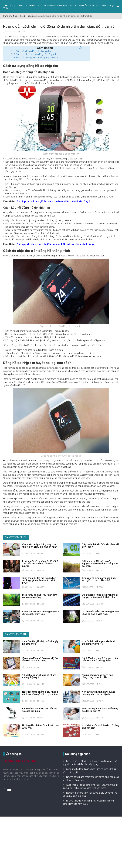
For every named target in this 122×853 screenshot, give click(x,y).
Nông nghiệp (108, 5)
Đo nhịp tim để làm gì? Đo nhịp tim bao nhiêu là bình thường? (53, 201)
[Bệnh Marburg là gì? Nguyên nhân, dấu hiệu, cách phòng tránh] (71, 663)
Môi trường (94, 5)
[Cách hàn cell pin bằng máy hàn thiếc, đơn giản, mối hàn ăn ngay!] (11, 549)
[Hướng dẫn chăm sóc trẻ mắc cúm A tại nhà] (11, 730)
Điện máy (62, 5)
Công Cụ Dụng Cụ (18, 5)
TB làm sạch (50, 5)
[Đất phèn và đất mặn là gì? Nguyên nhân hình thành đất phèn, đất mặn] (71, 566)
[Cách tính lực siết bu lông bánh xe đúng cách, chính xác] (11, 616)
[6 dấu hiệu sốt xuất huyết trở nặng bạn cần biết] (71, 730)
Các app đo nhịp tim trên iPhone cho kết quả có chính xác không (55, 244)
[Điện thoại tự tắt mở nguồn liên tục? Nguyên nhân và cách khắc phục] (11, 582)
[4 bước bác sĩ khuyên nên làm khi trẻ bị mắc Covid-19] (71, 646)
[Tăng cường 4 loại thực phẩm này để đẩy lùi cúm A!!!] (71, 713)
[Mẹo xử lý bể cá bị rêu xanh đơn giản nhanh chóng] (11, 599)
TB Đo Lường (35, 5)
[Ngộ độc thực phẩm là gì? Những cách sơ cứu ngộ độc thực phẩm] (11, 696)
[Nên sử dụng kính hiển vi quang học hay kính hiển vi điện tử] (71, 696)
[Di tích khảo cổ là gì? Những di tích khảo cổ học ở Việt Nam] (71, 616)
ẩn (80, 47)
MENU (6, 7)
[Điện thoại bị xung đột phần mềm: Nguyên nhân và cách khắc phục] (71, 599)
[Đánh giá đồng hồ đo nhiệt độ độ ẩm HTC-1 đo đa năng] (11, 663)
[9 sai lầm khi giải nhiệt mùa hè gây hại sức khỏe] (11, 646)
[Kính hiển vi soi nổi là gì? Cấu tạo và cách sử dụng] (11, 713)
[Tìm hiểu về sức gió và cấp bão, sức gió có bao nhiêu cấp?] (71, 582)
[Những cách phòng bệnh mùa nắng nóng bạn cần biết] (71, 679)
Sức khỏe (19, 16)
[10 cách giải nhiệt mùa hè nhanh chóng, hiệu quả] (11, 679)
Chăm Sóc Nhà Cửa (78, 5)
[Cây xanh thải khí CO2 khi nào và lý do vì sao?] (71, 549)
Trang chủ (7, 16)
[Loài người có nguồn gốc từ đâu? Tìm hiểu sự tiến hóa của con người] (11, 566)
